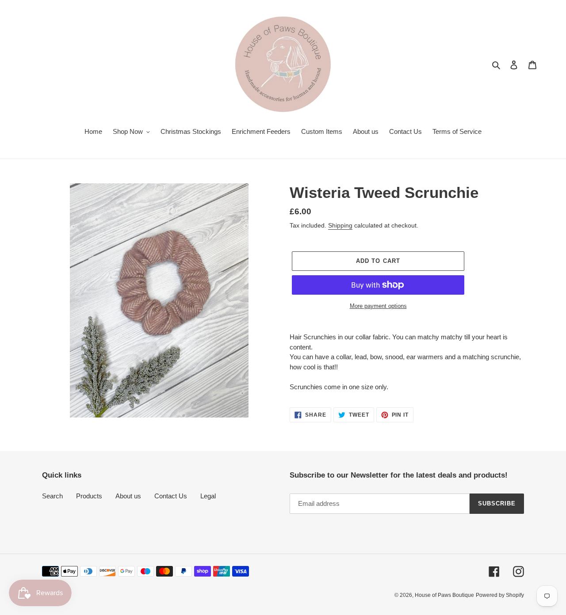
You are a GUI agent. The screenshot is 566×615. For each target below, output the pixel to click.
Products (89, 496)
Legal (208, 496)
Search (52, 496)
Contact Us (170, 496)
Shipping (340, 225)
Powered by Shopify (500, 595)
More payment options (378, 306)
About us (128, 496)
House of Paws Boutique (444, 595)
